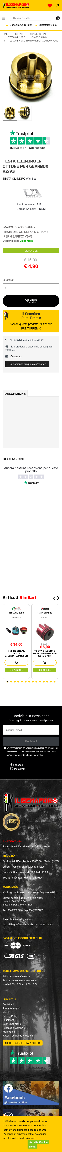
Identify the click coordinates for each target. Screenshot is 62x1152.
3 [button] (15, 681)
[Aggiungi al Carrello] (16, 663)
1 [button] (7, 681)
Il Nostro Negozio (12, 1008)
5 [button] (22, 681)
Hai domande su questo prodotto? (27, 364)
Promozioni (9, 1031)
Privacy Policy (10, 1016)
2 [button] (11, 681)
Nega (32, 1146)
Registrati (31, 741)
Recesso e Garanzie (14, 1027)
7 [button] (29, 681)
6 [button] (26, 681)
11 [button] (44, 681)
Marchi (6, 1012)
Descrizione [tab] (15, 393)
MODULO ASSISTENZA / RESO (22, 1043)
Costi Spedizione (12, 1023)
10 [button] (40, 681)
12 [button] (47, 681)
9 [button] (36, 681)
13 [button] (51, 681)
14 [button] (54, 681)
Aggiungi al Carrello (31, 301)
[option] (31, 77)
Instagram (19, 768)
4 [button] (18, 681)
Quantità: (8, 280)
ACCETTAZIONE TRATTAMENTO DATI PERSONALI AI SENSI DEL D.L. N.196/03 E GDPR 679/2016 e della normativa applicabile (32, 751)
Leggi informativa (35, 754)
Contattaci (16, 356)
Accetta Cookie (38, 1142)
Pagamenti (8, 1019)
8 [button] (33, 681)
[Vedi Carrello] (57, 18)
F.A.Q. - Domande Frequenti (18, 1035)
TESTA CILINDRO (14, 178)
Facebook (18, 765)
